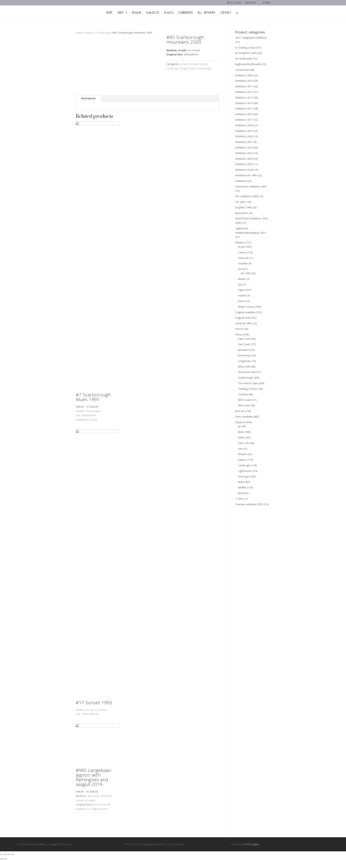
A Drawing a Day (245, 47)
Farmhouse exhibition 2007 (251, 186)
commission (242, 69)
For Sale (240, 202)
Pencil (241, 301)
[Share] (5, 854)
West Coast (244, 399)
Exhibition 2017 (244, 119)
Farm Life (243, 443)
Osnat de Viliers (244, 323)
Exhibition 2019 (244, 131)
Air (239, 426)
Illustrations (242, 213)
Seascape (243, 476)
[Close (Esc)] (1, 854)
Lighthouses (245, 471)
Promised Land (247, 372)
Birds (241, 432)
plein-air (239, 411)
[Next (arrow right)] (5, 858)
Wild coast (244, 405)
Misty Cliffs (244, 366)
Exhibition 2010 (244, 80)
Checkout (250, 3)
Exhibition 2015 (244, 108)
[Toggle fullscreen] (8, 854)
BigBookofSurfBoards (248, 64)
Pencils (239, 329)
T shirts (239, 498)
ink (239, 269)
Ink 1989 (245, 273)
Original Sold (187, 68)
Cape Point (244, 338)
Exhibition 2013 (244, 97)
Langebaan (244, 361)
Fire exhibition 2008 (246, 196)
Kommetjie (244, 355)
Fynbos (203, 64)
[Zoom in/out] (12, 854)
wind (240, 493)
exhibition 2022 (244, 147)
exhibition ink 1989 (246, 175)
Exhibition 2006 (244, 75)
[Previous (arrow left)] (1, 858)
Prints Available (244, 416)
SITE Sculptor (252, 844)
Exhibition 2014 (244, 103)
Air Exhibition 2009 (246, 53)
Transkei (243, 394)
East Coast (244, 344)
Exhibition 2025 (244, 164)
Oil (239, 284)
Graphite (243, 263)
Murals (242, 279)
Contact (225, 13)
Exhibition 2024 (244, 158)
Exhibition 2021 (244, 142)
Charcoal (243, 258)
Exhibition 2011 (244, 86)
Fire (240, 448)
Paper (241, 290)
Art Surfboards (243, 58)
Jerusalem (243, 350)
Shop (120, 13)
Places (169, 13)
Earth (241, 437)
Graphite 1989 (243, 207)
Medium (136, 13)
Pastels (242, 295)
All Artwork (207, 13)
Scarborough (203, 68)
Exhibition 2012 (244, 92)
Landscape (103, 32)
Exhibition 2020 (244, 136)
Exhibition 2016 (244, 114)
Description (88, 98)
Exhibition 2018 (244, 125)
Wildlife (242, 487)
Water (241, 482)
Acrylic (184, 64)
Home (109, 13)
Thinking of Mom (248, 388)
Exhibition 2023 (244, 153)
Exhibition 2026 (244, 169)
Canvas (193, 64)
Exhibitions (185, 13)
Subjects (152, 13)
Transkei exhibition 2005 (249, 504)
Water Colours (246, 306)
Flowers (242, 454)
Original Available (245, 312)
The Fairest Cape (248, 383)
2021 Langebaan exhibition (251, 37)
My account (234, 3)
